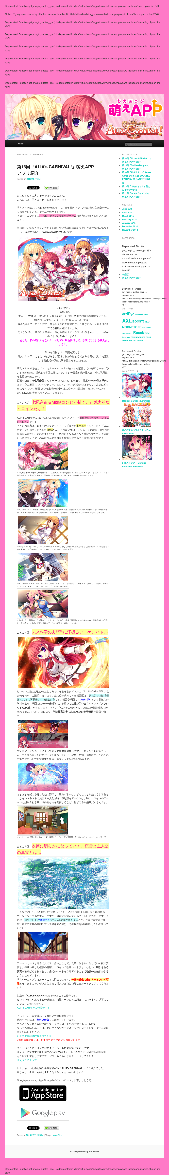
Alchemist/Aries (141, 314)
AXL (127, 320)
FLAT (147, 322)
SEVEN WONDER (138, 337)
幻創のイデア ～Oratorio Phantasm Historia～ (134, 464)
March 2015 (128, 215)
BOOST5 (138, 321)
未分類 (125, 274)
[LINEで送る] (51, 187)
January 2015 (128, 222)
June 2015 (127, 208)
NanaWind (57, 1135)
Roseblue (126, 337)
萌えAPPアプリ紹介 (35, 1135)
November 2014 (130, 229)
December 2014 (130, 226)
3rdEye (128, 313)
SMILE (148, 337)
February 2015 (129, 219)
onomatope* (127, 333)
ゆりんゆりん (138, 340)
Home (20, 143)
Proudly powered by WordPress (84, 1151)
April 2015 (127, 212)
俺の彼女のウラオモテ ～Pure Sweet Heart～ (136, 431)
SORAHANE (127, 340)
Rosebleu (141, 332)
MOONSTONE (132, 327)
